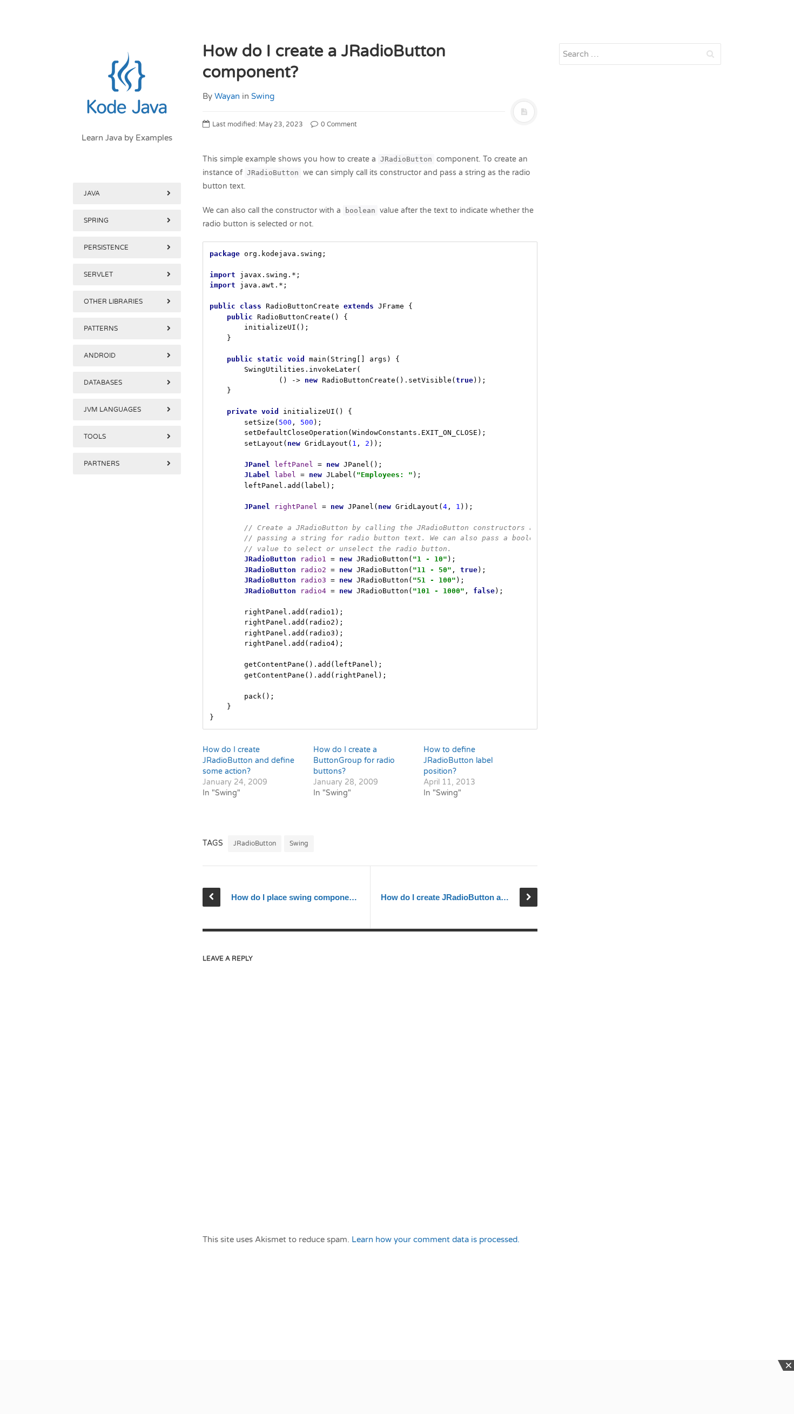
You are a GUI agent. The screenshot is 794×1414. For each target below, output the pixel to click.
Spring (96, 220)
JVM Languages (112, 409)
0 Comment (338, 124)
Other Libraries (113, 301)
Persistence (106, 247)
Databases (103, 382)
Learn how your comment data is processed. (436, 1239)
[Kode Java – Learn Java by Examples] (127, 83)
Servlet (98, 274)
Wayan (227, 96)
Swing (262, 96)
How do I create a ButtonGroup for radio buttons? (354, 760)
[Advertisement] (127, 1036)
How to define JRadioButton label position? (458, 760)
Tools (95, 436)
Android (100, 355)
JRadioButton (254, 843)
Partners (101, 463)
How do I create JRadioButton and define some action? (248, 760)
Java (92, 193)
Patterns (101, 328)
